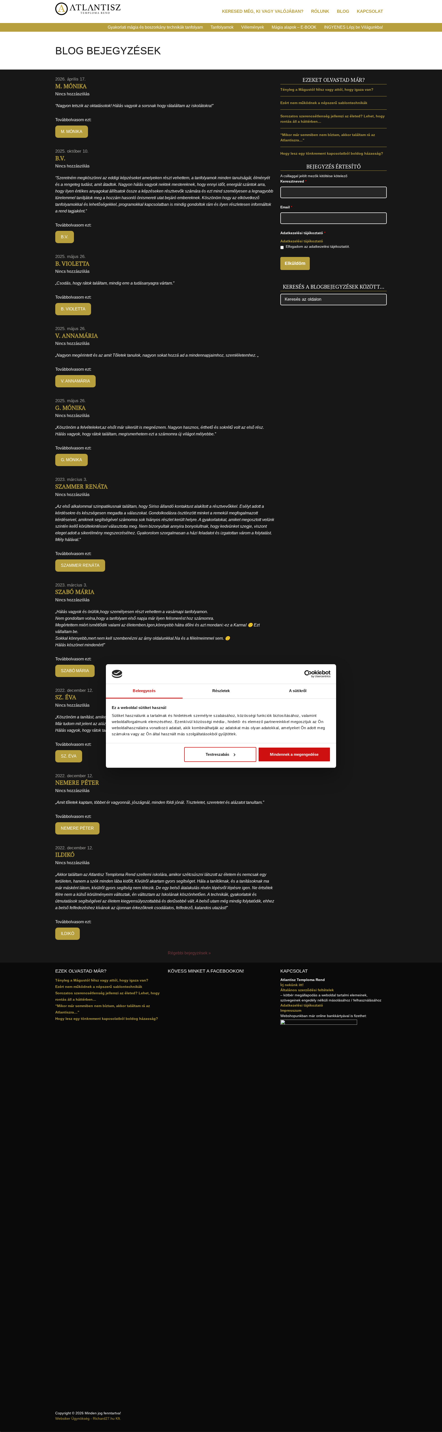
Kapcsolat (370, 11)
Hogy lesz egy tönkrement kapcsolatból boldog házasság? (331, 153)
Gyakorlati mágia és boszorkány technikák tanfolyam (155, 27)
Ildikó (64, 855)
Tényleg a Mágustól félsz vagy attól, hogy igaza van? (326, 89)
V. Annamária (76, 336)
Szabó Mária (74, 592)
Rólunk (320, 11)
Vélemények (252, 27)
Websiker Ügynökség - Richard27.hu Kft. (88, 1418)
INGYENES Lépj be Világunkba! (353, 27)
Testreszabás (217, 754)
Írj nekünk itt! (292, 985)
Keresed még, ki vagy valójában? (262, 11)
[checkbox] (282, 247)
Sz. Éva (65, 697)
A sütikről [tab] (297, 691)
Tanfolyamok (222, 27)
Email (286, 207)
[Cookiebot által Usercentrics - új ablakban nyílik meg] (308, 674)
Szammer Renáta (81, 486)
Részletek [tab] (221, 691)
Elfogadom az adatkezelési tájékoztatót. (318, 246)
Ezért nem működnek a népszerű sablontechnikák (323, 103)
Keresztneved (293, 181)
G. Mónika (70, 408)
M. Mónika (71, 86)
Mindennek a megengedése (294, 754)
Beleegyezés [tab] (144, 691)
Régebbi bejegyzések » (189, 953)
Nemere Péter (77, 782)
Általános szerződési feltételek (307, 990)
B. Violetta (72, 263)
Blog (343, 11)
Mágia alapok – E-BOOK (294, 27)
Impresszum (290, 1010)
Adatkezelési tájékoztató (301, 241)
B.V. (60, 158)
